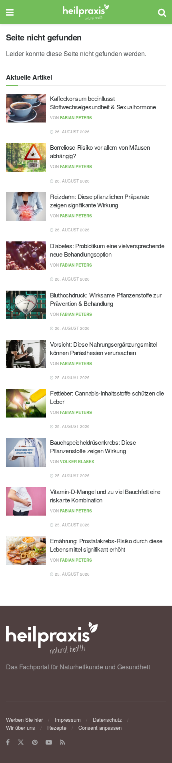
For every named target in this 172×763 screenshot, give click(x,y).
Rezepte (56, 727)
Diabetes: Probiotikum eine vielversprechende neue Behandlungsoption (107, 249)
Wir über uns (20, 727)
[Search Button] (162, 12)
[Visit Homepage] (86, 12)
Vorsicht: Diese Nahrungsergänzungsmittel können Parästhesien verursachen (103, 348)
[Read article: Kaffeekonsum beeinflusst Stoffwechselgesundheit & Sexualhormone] (26, 108)
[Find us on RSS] (62, 742)
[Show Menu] (10, 12)
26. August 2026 (72, 132)
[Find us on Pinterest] (35, 742)
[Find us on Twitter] (21, 742)
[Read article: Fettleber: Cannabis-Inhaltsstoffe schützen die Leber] (26, 403)
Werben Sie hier (24, 719)
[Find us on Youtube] (49, 742)
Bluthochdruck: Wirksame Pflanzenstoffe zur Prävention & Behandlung (105, 299)
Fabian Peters (76, 117)
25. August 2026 (72, 377)
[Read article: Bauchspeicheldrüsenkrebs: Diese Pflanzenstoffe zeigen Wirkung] (26, 452)
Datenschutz (107, 719)
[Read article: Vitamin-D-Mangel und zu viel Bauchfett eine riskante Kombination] (26, 501)
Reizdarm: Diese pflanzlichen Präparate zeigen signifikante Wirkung (99, 200)
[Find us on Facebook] (8, 742)
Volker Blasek (77, 461)
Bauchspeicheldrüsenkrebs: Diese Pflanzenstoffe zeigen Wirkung (93, 446)
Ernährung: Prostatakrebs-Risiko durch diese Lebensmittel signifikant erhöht (106, 544)
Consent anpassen (100, 727)
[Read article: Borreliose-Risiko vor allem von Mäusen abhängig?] (26, 157)
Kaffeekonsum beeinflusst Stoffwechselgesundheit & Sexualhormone (103, 102)
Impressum (68, 719)
